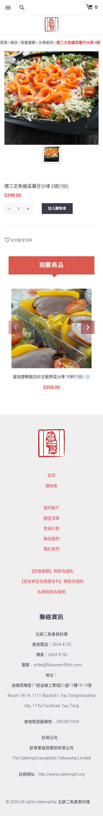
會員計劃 (51, 528)
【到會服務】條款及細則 (51, 571)
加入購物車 (57, 208)
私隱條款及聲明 (51, 592)
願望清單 (51, 518)
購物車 (51, 486)
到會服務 (28, 42)
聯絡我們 (51, 538)
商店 (14, 42)
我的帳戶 (51, 507)
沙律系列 (46, 42)
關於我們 (51, 549)
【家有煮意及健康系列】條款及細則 (51, 581)
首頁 (3, 42)
